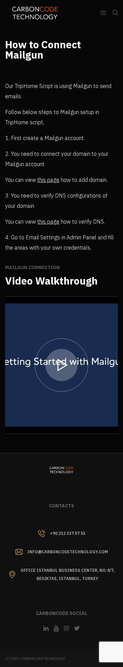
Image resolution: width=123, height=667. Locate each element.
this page (48, 179)
